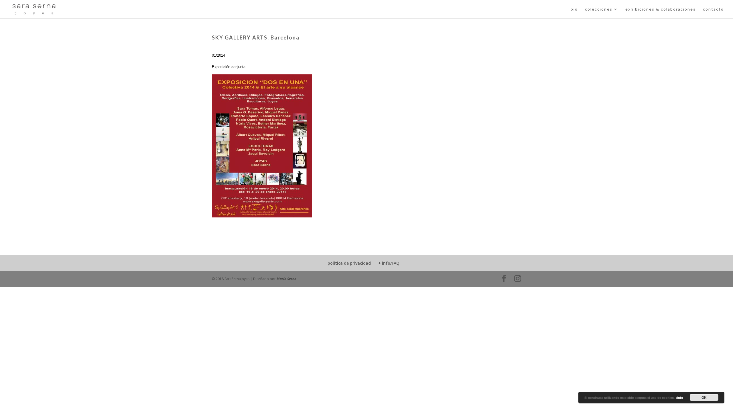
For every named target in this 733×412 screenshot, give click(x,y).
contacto (713, 9)
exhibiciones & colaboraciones (660, 9)
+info (679, 397)
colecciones (598, 9)
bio (574, 9)
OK (704, 397)
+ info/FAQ (388, 263)
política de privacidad (349, 263)
